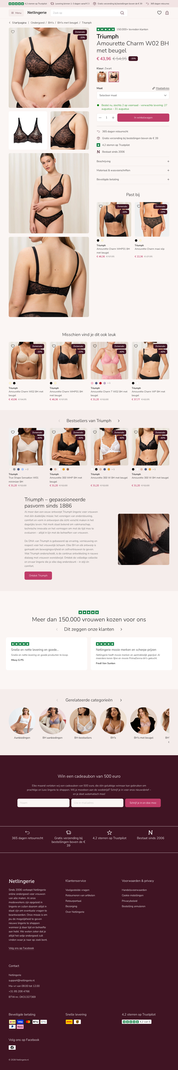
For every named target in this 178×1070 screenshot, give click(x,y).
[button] (89, 13)
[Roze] (92, 383)
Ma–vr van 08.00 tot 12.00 (24, 986)
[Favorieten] (159, 13)
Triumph (87, 23)
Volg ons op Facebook (21, 948)
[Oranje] (63, 469)
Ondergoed (37, 23)
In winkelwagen (143, 117)
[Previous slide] (57, 629)
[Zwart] (98, 240)
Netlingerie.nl (22, 1059)
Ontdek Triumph (38, 575)
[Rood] (100, 383)
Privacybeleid (129, 901)
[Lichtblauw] (22, 469)
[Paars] (104, 383)
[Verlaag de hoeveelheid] (100, 117)
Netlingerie (15, 975)
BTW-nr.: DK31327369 (22, 997)
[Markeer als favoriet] (13, 32)
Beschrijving (104, 161)
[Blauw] (96, 383)
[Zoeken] (122, 13)
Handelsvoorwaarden (134, 890)
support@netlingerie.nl (22, 980)
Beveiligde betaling (108, 179)
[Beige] (55, 469)
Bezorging (71, 906)
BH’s (51, 23)
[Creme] (102, 240)
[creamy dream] (102, 77)
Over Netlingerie (75, 912)
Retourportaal (73, 901)
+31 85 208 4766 (19, 991)
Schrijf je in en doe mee (143, 803)
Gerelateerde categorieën (89, 700)
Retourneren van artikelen (80, 895)
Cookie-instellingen (132, 895)
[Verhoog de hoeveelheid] (113, 117)
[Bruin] (67, 469)
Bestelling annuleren (133, 906)
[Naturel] (10, 469)
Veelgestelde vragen (77, 890)
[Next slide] (121, 629)
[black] (113, 77)
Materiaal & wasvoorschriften (113, 170)
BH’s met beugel (67, 23)
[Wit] (137, 383)
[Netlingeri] (37, 13)
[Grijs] (14, 469)
